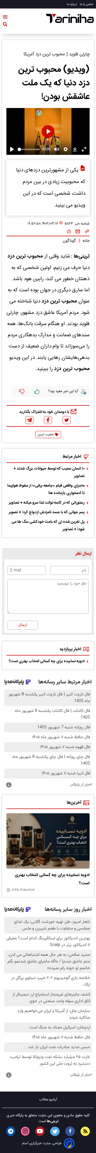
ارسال (22, 625)
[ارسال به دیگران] (77, 232)
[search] (5, 25)
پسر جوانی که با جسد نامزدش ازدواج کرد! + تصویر (47, 512)
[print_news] (69, 232)
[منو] (5, 18)
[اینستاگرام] (25, 1131)
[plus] (37, 392)
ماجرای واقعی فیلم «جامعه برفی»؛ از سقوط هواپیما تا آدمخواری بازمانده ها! (46, 489)
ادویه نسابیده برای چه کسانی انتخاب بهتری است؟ (47, 661)
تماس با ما (87, 4)
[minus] (22, 392)
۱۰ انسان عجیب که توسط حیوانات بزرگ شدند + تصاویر (49, 472)
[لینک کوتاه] (87, 232)
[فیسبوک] (48, 420)
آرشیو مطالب (48, 1099)
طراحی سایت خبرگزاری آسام (42, 1143)
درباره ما (72, 4)
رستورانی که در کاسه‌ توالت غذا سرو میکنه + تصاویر (47, 503)
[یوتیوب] (40, 1131)
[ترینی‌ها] (70, 18)
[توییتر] (67, 420)
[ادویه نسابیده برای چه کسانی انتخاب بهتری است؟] (48, 841)
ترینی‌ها (52, 1121)
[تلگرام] (29, 420)
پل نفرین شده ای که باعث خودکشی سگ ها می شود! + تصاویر (48, 526)
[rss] (85, 1131)
